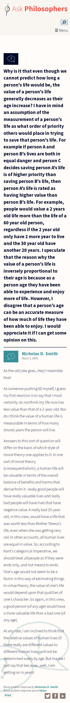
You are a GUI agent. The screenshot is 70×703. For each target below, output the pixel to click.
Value (42, 690)
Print (8, 695)
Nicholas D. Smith (40, 353)
